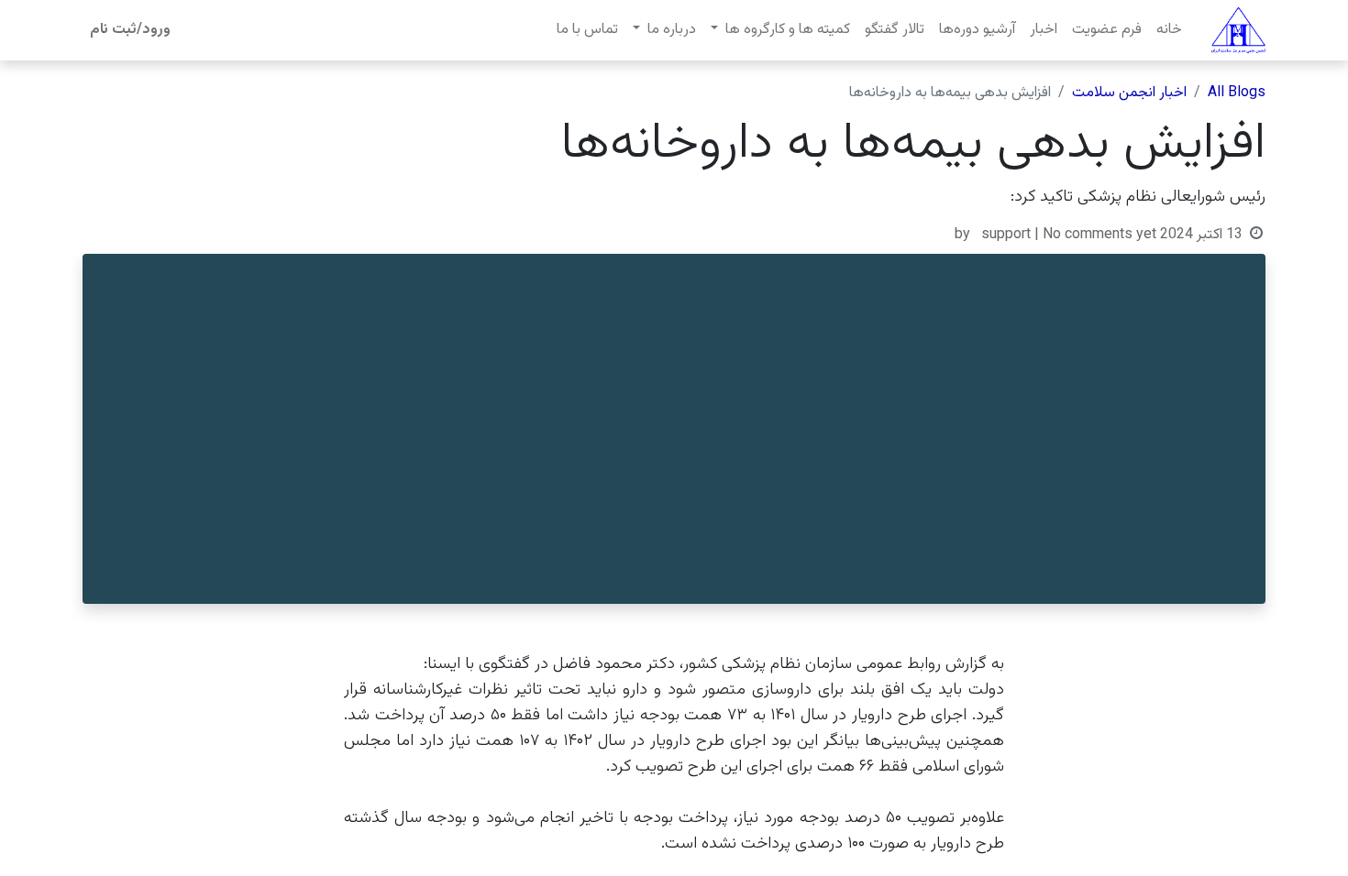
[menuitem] (1169, 30)
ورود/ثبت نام (130, 29)
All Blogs (1236, 93)
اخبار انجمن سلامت (1129, 93)
